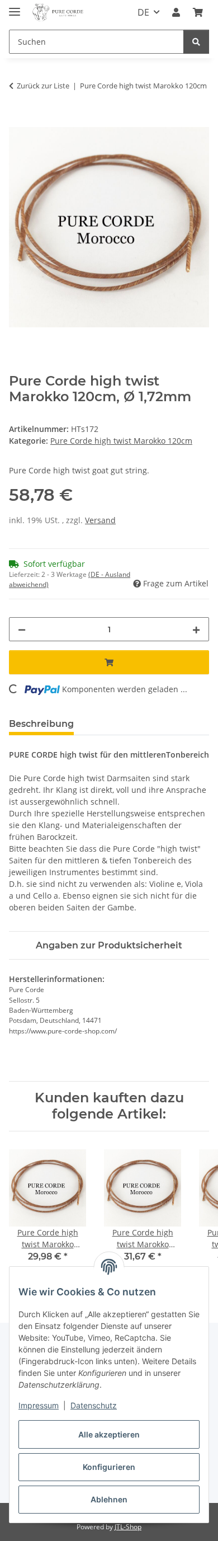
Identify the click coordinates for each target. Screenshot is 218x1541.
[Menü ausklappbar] (14, 7)
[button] (176, 12)
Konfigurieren (109, 1467)
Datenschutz (93, 1405)
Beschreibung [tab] (41, 723)
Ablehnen (109, 1499)
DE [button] (143, 12)
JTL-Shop (128, 1526)
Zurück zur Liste (43, 86)
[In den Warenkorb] (18, 121)
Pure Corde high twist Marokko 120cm (121, 440)
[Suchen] (196, 42)
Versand (100, 520)
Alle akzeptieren (109, 1434)
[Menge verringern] (22, 629)
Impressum (38, 1405)
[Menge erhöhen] (196, 629)
